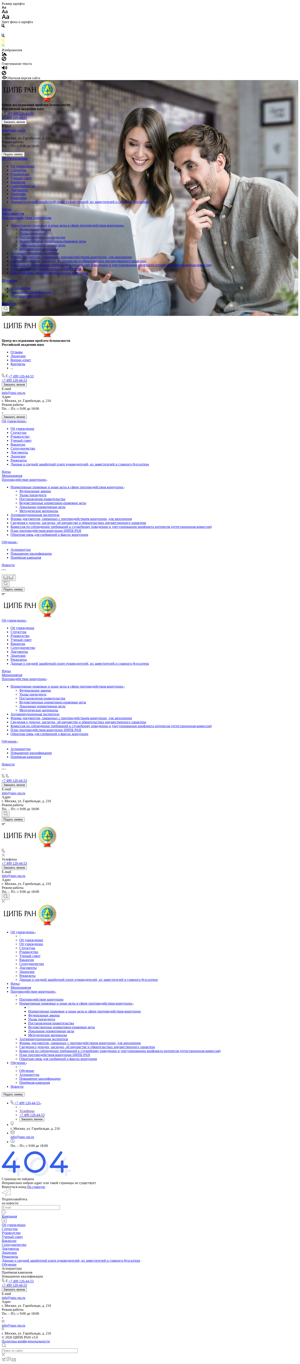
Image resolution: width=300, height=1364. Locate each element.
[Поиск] (5, 309)
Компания (9, 1216)
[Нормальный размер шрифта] (5, 12)
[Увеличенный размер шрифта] (5, 18)
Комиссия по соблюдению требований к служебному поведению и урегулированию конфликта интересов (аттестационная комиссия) (111, 265)
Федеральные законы (35, 229)
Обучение (10, 280)
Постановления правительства (42, 237)
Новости (9, 304)
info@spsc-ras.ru (13, 130)
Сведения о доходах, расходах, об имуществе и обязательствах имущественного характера (78, 261)
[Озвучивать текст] (4, 69)
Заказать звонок (14, 122)
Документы (19, 190)
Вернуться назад (14, 1187)
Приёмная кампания (26, 296)
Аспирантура (21, 288)
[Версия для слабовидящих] (9, 578)
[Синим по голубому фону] (3, 36)
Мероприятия (13, 214)
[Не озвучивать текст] (4, 74)
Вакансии (18, 182)
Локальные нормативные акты (42, 245)
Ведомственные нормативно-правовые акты (52, 241)
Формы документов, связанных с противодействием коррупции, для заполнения (71, 257)
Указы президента (32, 233)
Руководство (20, 174)
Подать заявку (13, 154)
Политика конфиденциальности (26, 1341)
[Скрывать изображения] (4, 60)
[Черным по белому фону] (3, 27)
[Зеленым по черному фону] (3, 46)
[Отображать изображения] (4, 54)
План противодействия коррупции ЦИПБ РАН (46, 269)
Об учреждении (14, 159)
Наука (6, 209)
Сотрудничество (23, 186)
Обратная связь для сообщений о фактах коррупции (49, 273)
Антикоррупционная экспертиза (35, 253)
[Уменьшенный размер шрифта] (4, 7)
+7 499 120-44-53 (21, 113)
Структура (18, 170)
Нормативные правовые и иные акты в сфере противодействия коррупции (67, 225)
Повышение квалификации (31, 292)
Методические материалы (38, 249)
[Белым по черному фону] (3, 31)
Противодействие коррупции (26, 218)
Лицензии (18, 194)
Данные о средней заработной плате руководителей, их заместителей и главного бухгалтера (80, 202)
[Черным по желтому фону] (3, 41)
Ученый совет (21, 178)
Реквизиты (19, 198)
